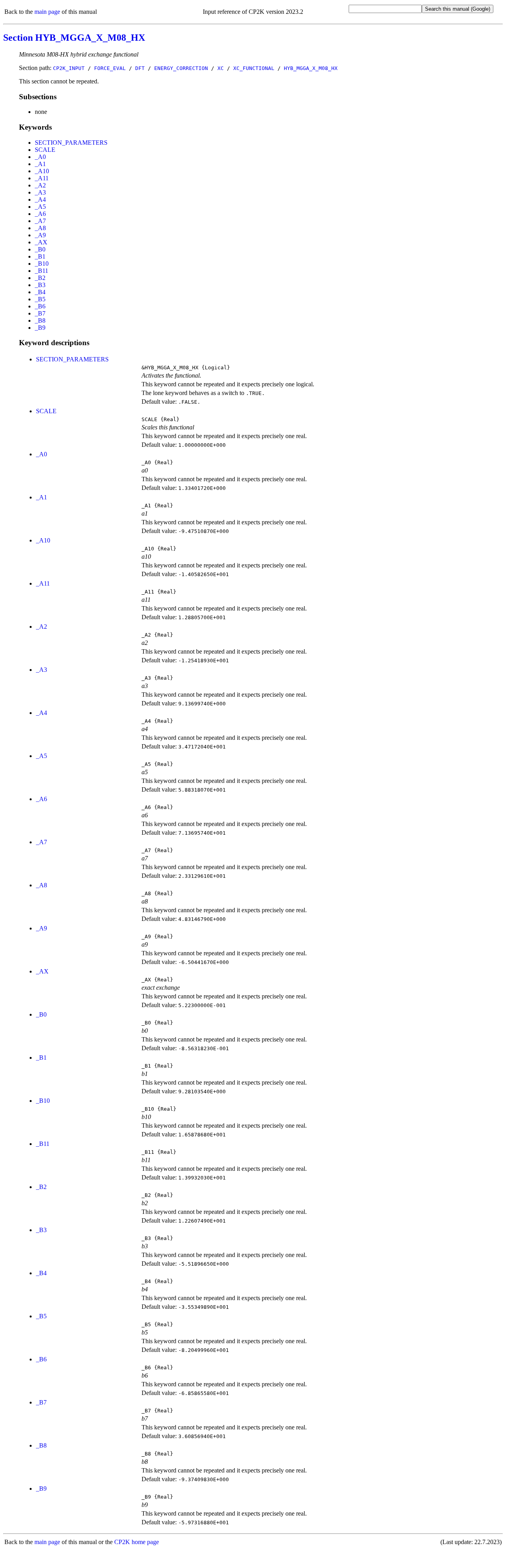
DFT (140, 68)
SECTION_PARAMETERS (71, 142)
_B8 (40, 320)
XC (220, 68)
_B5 (40, 299)
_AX (41, 242)
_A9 (40, 235)
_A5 (40, 206)
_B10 (42, 263)
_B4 (40, 292)
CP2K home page (136, 1542)
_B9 (40, 327)
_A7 (40, 220)
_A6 (40, 213)
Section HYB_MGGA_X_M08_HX (74, 37)
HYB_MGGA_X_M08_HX (311, 68)
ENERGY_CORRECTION (181, 68)
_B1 (40, 256)
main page (47, 11)
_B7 (40, 313)
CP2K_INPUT (69, 68)
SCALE (45, 149)
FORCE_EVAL (110, 68)
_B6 (40, 306)
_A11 (42, 178)
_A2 (40, 185)
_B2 (40, 277)
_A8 (40, 228)
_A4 (40, 199)
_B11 (41, 270)
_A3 (40, 192)
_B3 (40, 285)
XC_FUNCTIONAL (253, 68)
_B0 (40, 249)
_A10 (42, 171)
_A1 (40, 164)
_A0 (40, 156)
